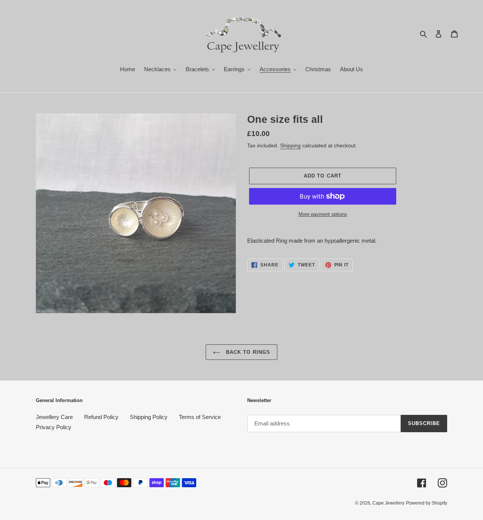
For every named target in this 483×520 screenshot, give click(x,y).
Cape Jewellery (388, 503)
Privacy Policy (53, 427)
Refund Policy (101, 417)
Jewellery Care (54, 417)
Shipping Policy (149, 417)
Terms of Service (200, 417)
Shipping (290, 145)
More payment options (322, 214)
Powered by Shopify (426, 503)
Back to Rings (247, 352)
